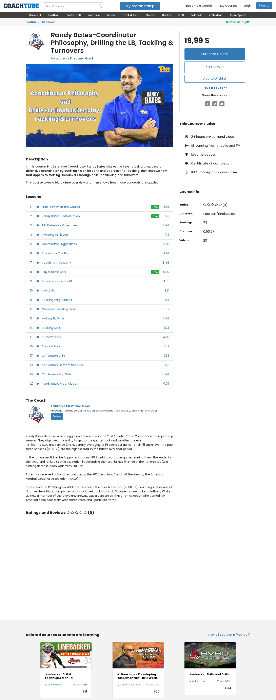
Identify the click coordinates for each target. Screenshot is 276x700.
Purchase (214, 54)
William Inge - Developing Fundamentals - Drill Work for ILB (137, 676)
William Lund (199, 681)
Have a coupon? (214, 88)
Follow (57, 416)
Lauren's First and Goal (70, 406)
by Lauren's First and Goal (72, 58)
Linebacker (47, 22)
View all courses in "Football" (229, 635)
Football (31, 22)
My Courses (228, 6)
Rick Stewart (55, 684)
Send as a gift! (239, 22)
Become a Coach (199, 6)
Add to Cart (214, 67)
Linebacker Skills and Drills (209, 674)
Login (248, 6)
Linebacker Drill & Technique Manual (58, 676)
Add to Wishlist (214, 78)
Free (155, 207)
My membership (140, 5)
